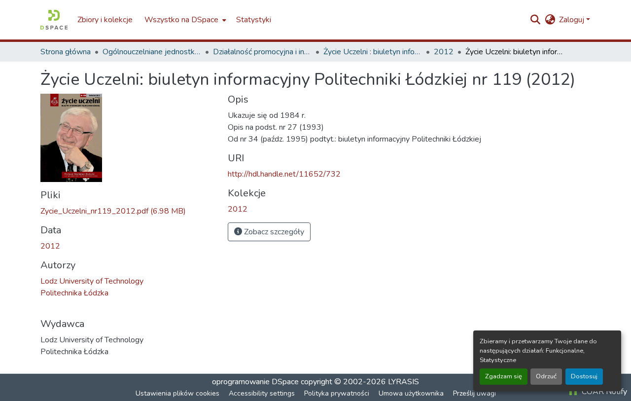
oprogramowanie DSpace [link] (255, 381)
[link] (128, 211)
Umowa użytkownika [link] (411, 393)
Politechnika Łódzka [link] (74, 293)
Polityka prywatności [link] (336, 393)
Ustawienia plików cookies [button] (177, 393)
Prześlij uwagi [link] (474, 393)
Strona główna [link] (65, 51)
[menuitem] (184, 19)
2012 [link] (444, 51)
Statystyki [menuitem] (253, 19)
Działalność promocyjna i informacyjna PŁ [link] (262, 51)
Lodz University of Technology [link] (91, 281)
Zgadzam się (503, 376)
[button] (54, 20)
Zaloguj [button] (572, 19)
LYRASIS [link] (403, 381)
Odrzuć (546, 376)
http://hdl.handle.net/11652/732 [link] (284, 174)
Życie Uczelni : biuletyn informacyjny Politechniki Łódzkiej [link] (372, 51)
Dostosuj (584, 376)
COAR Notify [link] (603, 391)
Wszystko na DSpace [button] (181, 19)
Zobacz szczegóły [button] (273, 231)
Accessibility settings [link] (262, 393)
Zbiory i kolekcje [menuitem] (105, 19)
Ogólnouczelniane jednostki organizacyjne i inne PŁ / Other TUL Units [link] (152, 51)
